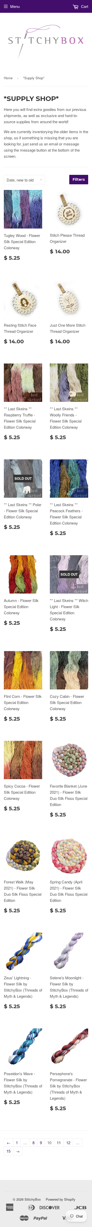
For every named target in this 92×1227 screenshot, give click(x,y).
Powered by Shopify (60, 1199)
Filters (79, 179)
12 (68, 1142)
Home (8, 77)
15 (8, 1151)
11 (59, 1142)
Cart (84, 6)
